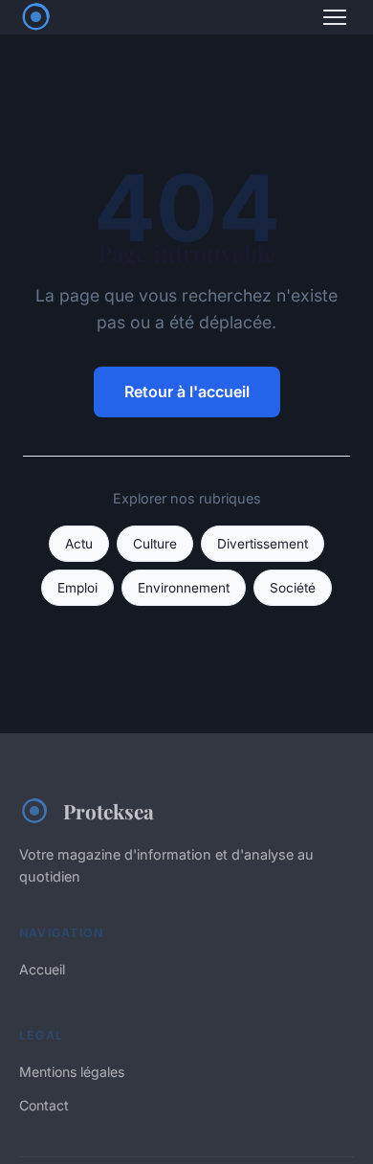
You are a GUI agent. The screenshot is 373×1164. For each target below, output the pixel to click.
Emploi (77, 587)
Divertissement (262, 543)
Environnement (184, 587)
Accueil (42, 969)
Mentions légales (71, 1071)
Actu (79, 543)
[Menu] (335, 17)
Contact (44, 1105)
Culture (155, 543)
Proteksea (108, 810)
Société (293, 587)
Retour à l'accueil (187, 391)
